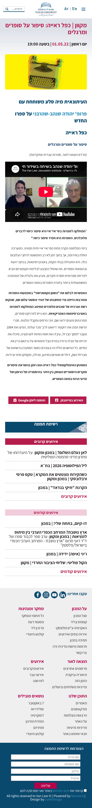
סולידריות (37, 709)
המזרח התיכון (35, 721)
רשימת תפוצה (46, 424)
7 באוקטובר (36, 703)
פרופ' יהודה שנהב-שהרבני (60, 113)
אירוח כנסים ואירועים (73, 634)
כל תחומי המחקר (32, 615)
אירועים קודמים (74, 571)
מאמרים (81, 703)
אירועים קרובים (74, 496)
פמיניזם (38, 727)
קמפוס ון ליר (79, 622)
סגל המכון (80, 615)
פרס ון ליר (37, 628)
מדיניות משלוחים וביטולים (69, 687)
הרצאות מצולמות (75, 715)
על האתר (81, 721)
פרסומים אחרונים (75, 668)
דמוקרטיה (37, 715)
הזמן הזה (81, 680)
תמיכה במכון (78, 640)
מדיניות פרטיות (77, 727)
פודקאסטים (79, 709)
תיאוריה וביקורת (76, 674)
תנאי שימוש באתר (75, 733)
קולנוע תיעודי (35, 634)
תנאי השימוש (60, 790)
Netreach (77, 796)
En (74, 9)
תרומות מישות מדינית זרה (70, 646)
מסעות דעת (36, 622)
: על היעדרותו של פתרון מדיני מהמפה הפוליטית (47, 455)
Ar (66, 9)
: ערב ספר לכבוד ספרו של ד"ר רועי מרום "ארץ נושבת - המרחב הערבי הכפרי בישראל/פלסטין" (48, 538)
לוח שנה (38, 680)
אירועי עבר (36, 674)
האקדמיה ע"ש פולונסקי (71, 628)
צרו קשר (81, 652)
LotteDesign (53, 799)
